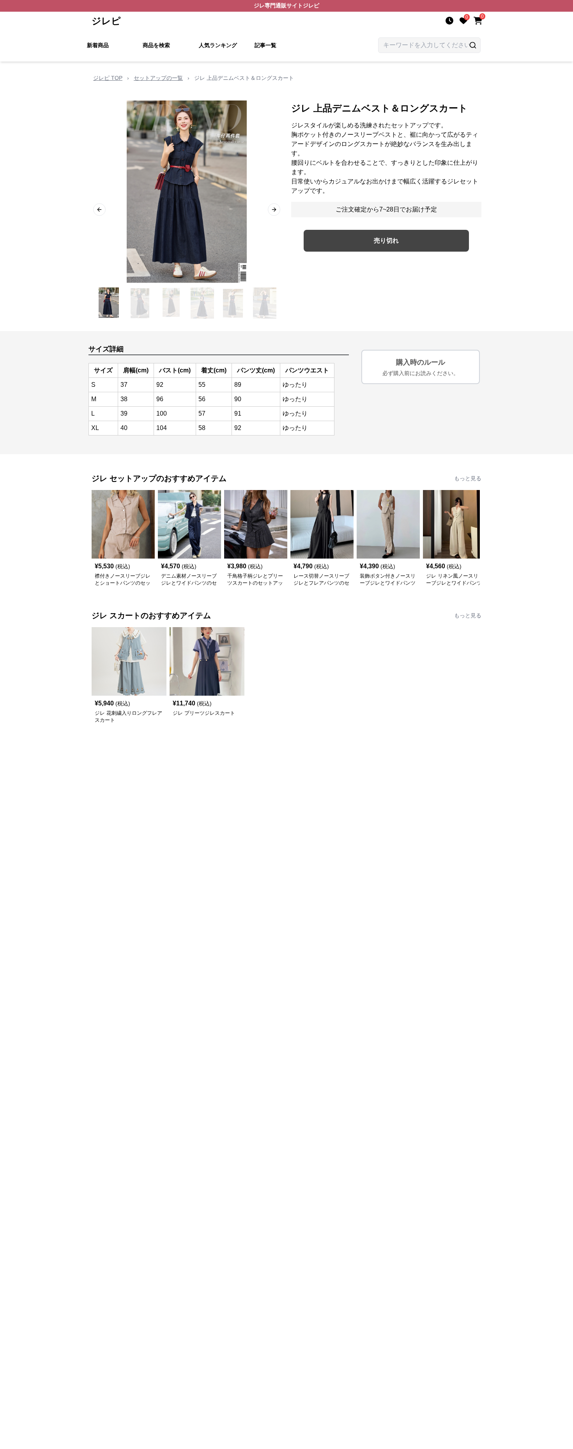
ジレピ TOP (107, 78)
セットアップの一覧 (158, 78)
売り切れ (386, 240)
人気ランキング (218, 45)
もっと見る (467, 478)
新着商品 (98, 45)
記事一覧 (265, 45)
